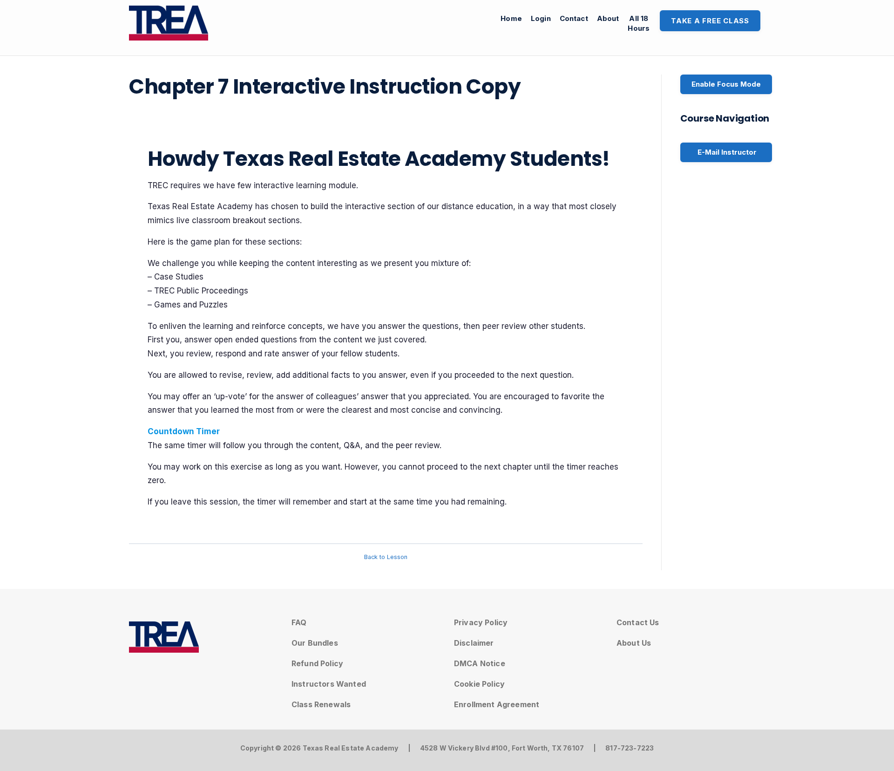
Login (541, 18)
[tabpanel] (386, 327)
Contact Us (637, 622)
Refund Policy (317, 663)
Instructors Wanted (328, 684)
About (608, 18)
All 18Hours (639, 23)
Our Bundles (314, 643)
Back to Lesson (385, 556)
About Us (633, 643)
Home (511, 18)
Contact (574, 18)
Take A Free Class (710, 20)
